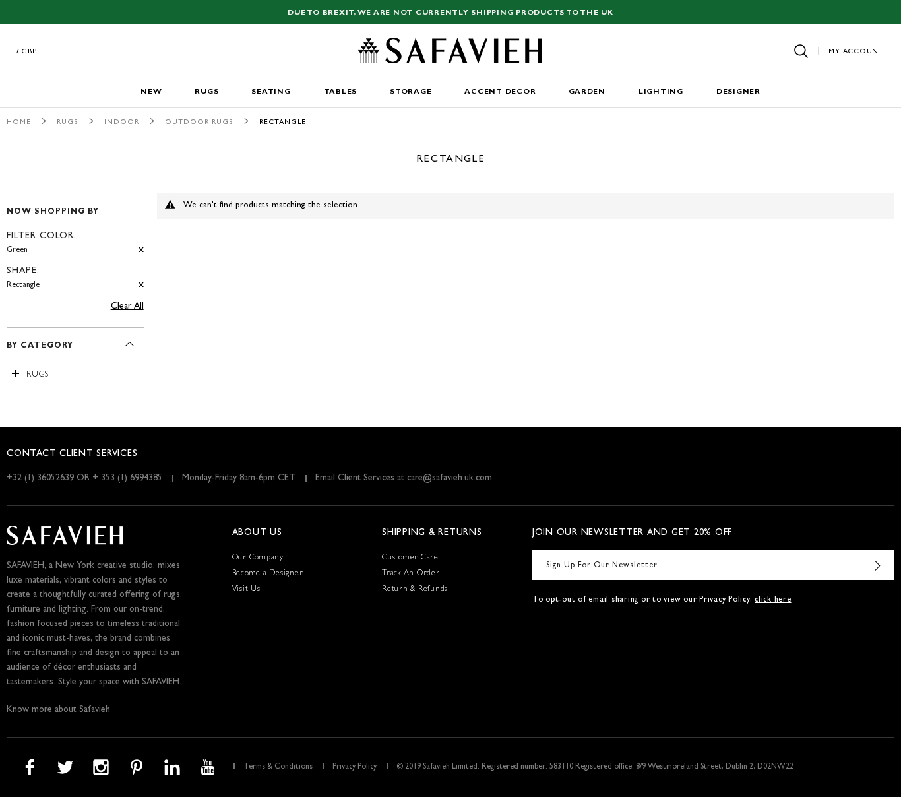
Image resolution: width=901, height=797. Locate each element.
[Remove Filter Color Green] (141, 250)
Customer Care (410, 558)
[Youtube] (207, 767)
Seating (270, 92)
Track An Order (411, 574)
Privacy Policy (354, 767)
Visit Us (246, 590)
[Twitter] (65, 767)
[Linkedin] (172, 767)
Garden (587, 92)
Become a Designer (267, 574)
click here (773, 600)
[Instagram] (100, 767)
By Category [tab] (40, 346)
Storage (410, 92)
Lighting (660, 92)
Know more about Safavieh (58, 710)
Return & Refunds (415, 590)
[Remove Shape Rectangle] (141, 285)
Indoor (121, 122)
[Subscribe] (877, 565)
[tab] (75, 243)
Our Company (258, 558)
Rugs (206, 92)
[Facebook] (29, 767)
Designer (738, 92)
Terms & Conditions (278, 767)
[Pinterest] (136, 767)
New (151, 92)
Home (19, 122)
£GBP (27, 51)
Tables (340, 92)
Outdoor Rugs (199, 122)
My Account (856, 51)
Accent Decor (500, 92)
